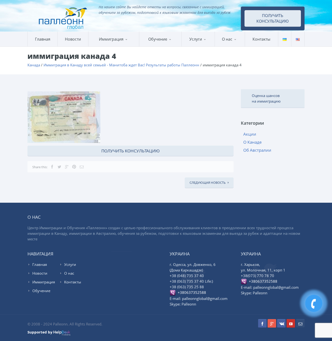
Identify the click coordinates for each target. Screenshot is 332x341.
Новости (73, 39)
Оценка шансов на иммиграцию (266, 98)
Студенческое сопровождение (204, 44)
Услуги (195, 39)
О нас (227, 39)
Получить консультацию (272, 18)
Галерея (238, 45)
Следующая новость (208, 182)
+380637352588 (191, 292)
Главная (42, 39)
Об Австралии (257, 150)
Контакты (261, 39)
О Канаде (252, 142)
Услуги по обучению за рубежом (204, 45)
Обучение (41, 290)
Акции (249, 134)
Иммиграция (111, 39)
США (113, 45)
